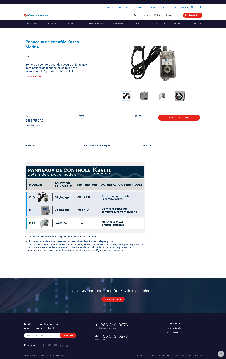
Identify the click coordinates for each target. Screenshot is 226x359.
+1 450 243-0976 (111, 336)
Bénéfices (30, 145)
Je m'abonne (68, 335)
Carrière (110, 7)
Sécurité (146, 145)
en (175, 7)
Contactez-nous (123, 7)
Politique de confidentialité (159, 356)
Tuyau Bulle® (172, 332)
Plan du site (141, 356)
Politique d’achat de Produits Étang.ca (188, 356)
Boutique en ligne (192, 15)
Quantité (138, 116)
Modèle (81, 116)
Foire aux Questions (175, 328)
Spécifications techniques (97, 145)
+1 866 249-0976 (111, 324)
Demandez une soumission (159, 7)
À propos (139, 7)
